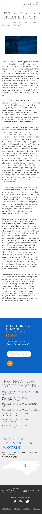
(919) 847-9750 (11, 457)
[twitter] (27, 502)
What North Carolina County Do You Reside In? (18, 344)
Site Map (17, 509)
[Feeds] (21, 502)
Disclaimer (26, 509)
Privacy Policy (6, 509)
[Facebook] (15, 502)
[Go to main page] (31, 5)
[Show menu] (4, 5)
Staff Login (36, 509)
